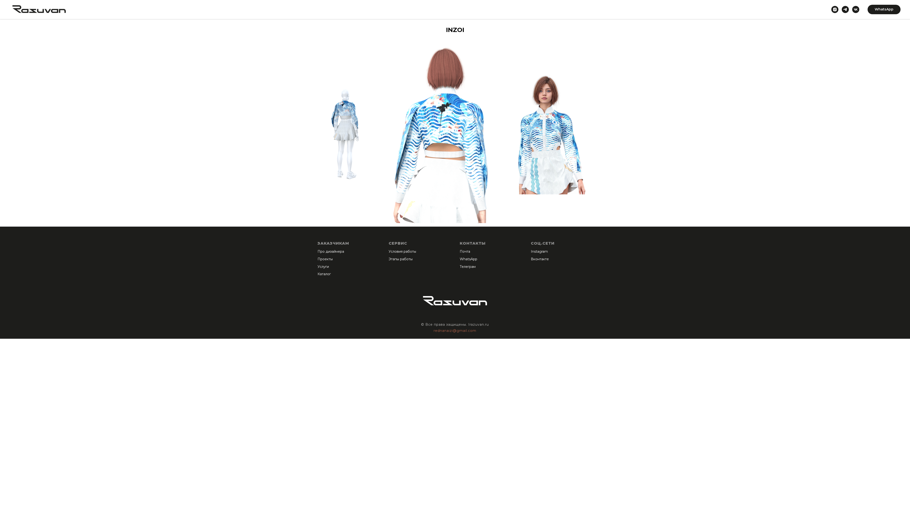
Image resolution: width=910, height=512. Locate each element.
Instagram (539, 251)
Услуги (323, 267)
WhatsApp (468, 259)
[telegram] (845, 9)
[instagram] (834, 9)
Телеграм (468, 267)
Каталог (324, 274)
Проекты (325, 259)
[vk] (855, 9)
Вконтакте (540, 259)
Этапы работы (401, 259)
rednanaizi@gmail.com (455, 331)
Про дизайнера (331, 251)
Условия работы (402, 251)
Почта (465, 251)
